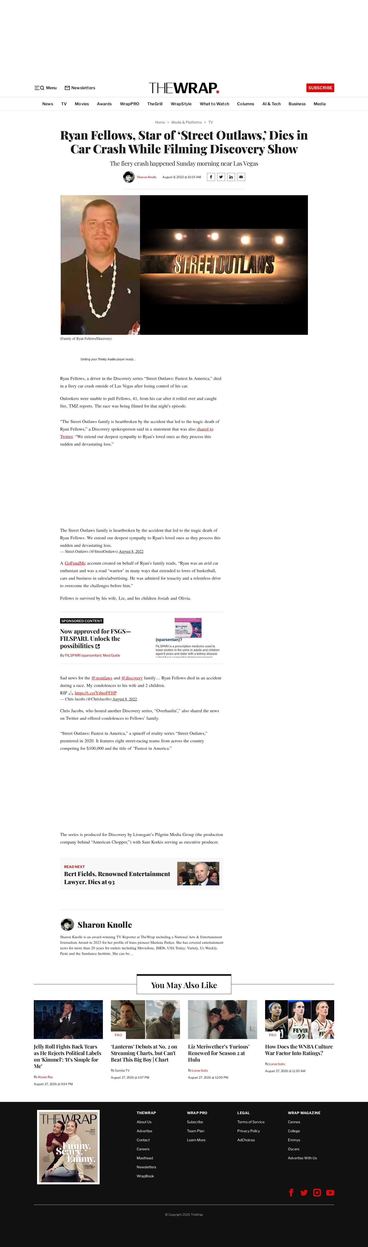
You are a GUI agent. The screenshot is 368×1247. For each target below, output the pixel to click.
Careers (143, 1149)
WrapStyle (181, 103)
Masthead (145, 1158)
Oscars (293, 1149)
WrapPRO (129, 103)
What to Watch (214, 103)
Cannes (294, 1122)
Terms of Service (251, 1122)
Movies (82, 103)
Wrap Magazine (304, 1113)
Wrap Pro (197, 1113)
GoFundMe (75, 563)
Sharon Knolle (146, 177)
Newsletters (83, 87)
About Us (144, 1122)
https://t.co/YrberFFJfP (96, 693)
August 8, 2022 (131, 551)
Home (160, 122)
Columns (245, 103)
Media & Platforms (186, 122)
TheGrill (155, 103)
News (47, 103)
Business (297, 103)
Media (320, 103)
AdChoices (246, 1140)
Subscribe (320, 87)
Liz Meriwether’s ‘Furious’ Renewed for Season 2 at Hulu (218, 1053)
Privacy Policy (248, 1131)
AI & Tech (271, 103)
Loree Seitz (200, 1070)
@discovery (132, 678)
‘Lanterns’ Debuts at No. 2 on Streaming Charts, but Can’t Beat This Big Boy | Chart (144, 1053)
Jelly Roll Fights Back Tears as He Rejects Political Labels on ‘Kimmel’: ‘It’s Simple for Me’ (67, 1056)
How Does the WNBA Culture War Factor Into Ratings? (299, 1049)
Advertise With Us (302, 1158)
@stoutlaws (101, 678)
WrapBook (145, 1176)
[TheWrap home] (184, 88)
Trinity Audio (107, 359)
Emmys (294, 1140)
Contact (143, 1140)
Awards (104, 103)
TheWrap (146, 1113)
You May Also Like (184, 984)
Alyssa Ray (45, 1077)
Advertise (144, 1131)
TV (64, 103)
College (294, 1131)
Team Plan (195, 1131)
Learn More (196, 1140)
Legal (243, 1113)
